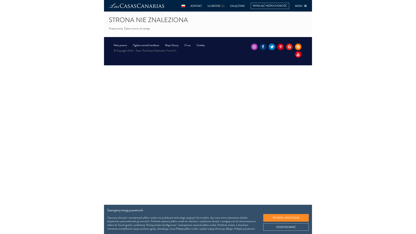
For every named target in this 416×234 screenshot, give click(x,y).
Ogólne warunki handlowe (146, 45)
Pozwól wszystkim (286, 218)
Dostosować (286, 227)
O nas (187, 45)
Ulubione (216, 6)
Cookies (201, 45)
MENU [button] (299, 6)
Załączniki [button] (237, 6)
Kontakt (196, 6)
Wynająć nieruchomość (270, 6)
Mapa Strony (171, 45)
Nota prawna (120, 45)
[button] (183, 6)
